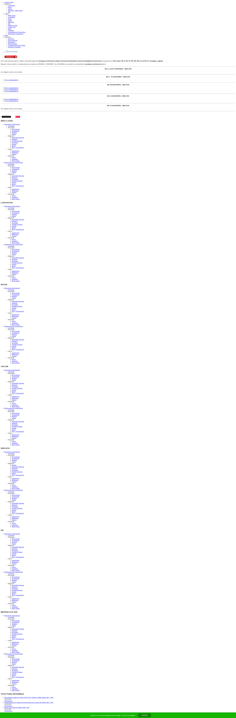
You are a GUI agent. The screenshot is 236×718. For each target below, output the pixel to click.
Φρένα (14, 146)
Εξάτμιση (14, 139)
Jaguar (10, 9)
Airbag (14, 134)
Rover (10, 7)
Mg (9, 12)
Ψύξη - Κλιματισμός (18, 147)
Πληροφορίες (8, 701)
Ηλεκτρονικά (16, 129)
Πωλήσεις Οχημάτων (14, 47)
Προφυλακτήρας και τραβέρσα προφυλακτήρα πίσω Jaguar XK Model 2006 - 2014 (28, 702)
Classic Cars (11, 27)
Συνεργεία (11, 39)
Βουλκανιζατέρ (12, 44)
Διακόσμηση (15, 151)
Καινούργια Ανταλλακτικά (12, 124)
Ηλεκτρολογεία (12, 40)
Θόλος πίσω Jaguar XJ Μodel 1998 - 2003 (16, 707)
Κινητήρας (15, 142)
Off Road (11, 30)
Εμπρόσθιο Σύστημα (18, 137)
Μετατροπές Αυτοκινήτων (15, 34)
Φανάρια (14, 132)
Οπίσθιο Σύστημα (17, 141)
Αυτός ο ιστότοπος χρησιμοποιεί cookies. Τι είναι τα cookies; (113, 715)
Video (6, 35)
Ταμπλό (14, 154)
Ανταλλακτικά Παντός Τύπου (16, 45)
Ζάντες (14, 157)
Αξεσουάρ (11, 126)
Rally (9, 29)
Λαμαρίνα (15, 159)
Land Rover (11, 5)
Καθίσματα (15, 152)
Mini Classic (11, 15)
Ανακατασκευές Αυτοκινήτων (17, 32)
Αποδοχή (145, 715)
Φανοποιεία (11, 42)
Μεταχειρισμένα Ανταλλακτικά (13, 162)
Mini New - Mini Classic (15, 10)
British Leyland (12, 25)
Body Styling (16, 161)
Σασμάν (14, 144)
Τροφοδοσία (15, 131)
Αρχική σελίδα (8, 2)
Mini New (11, 22)
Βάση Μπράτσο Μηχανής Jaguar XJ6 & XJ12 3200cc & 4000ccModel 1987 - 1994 (28, 697)
